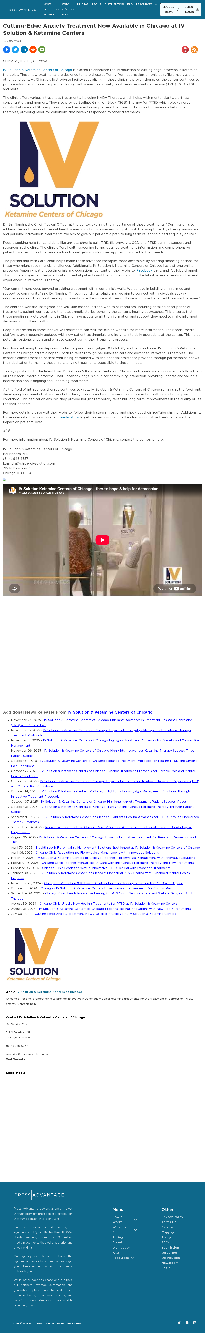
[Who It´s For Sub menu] (72, 9)
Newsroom (170, 1263)
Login (166, 1268)
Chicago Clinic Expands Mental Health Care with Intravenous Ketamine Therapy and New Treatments (118, 863)
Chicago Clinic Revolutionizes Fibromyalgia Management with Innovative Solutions (97, 852)
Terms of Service (169, 1225)
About (96, 4)
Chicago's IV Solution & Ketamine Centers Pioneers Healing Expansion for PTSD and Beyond (113, 883)
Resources (144, 4)
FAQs (166, 1242)
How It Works (49, 9)
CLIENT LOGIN (189, 9)
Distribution (114, 4)
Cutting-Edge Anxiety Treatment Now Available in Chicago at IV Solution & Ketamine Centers (105, 914)
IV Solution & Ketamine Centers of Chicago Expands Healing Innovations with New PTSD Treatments (115, 909)
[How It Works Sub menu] (57, 9)
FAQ (130, 4)
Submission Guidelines (170, 1250)
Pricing (82, 4)
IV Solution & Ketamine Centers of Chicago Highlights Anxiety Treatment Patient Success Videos (114, 801)
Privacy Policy (172, 1217)
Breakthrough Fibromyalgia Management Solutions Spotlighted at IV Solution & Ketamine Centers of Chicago (117, 847)
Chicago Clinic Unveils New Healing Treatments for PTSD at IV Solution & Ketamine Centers (108, 903)
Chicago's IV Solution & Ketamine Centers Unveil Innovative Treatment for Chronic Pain (106, 888)
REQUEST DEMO (169, 9)
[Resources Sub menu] (155, 4)
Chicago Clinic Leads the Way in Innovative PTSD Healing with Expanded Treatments (106, 868)
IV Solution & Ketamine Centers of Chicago (37, 70)
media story (69, 417)
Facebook (144, 270)
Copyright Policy (169, 1235)
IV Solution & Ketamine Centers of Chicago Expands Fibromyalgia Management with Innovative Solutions (116, 858)
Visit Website (15, 1059)
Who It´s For (65, 9)
